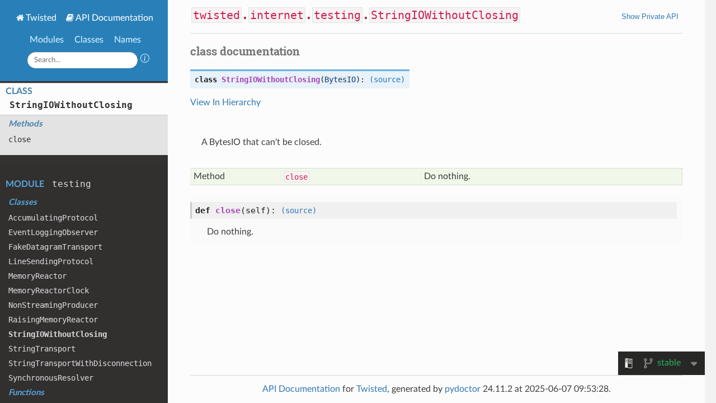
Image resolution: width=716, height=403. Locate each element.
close (19, 139)
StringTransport (42, 348)
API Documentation (114, 17)
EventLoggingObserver (53, 232)
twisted (216, 15)
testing (71, 184)
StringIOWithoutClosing (71, 105)
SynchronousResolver (50, 377)
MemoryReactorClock (48, 290)
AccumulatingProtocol (53, 217)
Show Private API (650, 16)
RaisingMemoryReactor (53, 319)
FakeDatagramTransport (55, 246)
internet (277, 15)
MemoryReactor (37, 275)
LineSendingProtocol (50, 261)
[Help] (144, 59)
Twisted (41, 17)
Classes (88, 39)
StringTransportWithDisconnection (80, 363)
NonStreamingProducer (53, 305)
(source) (387, 79)
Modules (47, 39)
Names (127, 39)
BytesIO (340, 79)
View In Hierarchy (225, 102)
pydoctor (463, 389)
